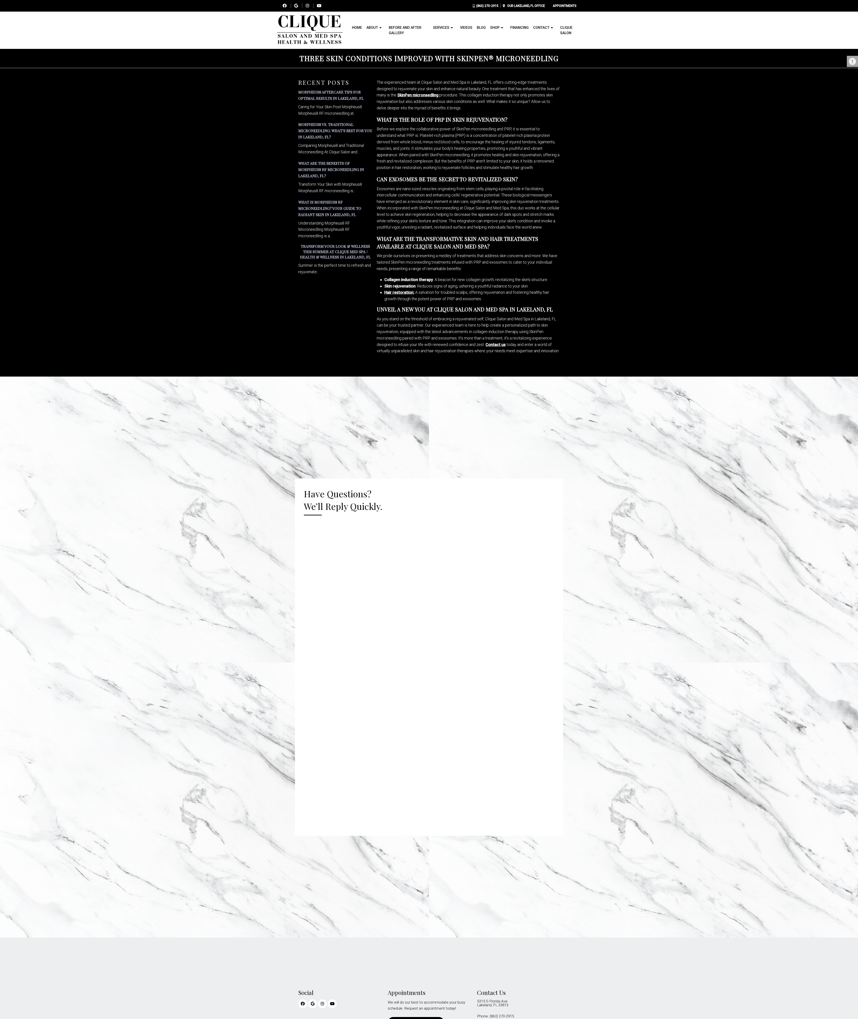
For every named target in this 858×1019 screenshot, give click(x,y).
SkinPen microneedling (417, 95)
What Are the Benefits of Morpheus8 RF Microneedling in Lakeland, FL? (331, 169)
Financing (519, 27)
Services (441, 27)
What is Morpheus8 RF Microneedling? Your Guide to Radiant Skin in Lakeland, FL (329, 208)
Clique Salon (566, 30)
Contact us (496, 344)
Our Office (526, 6)
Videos (466, 27)
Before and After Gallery (405, 30)
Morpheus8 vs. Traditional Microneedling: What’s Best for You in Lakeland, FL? (335, 130)
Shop (495, 27)
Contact (541, 27)
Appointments (564, 6)
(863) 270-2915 (487, 6)
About (372, 27)
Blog (481, 27)
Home (357, 27)
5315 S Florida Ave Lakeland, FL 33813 (492, 1003)
